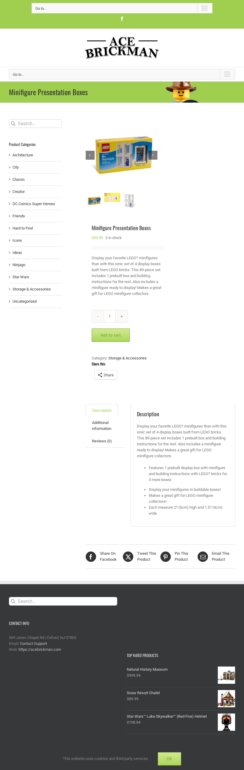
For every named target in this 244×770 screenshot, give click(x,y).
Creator (18, 191)
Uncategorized (24, 301)
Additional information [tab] (101, 425)
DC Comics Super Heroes (33, 204)
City (15, 167)
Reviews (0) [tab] (102, 441)
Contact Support (33, 643)
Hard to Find (22, 228)
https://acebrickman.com (39, 649)
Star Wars (20, 277)
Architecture (22, 155)
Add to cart (111, 335)
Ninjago (18, 265)
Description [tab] (102, 410)
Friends (18, 216)
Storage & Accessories (127, 358)
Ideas (17, 252)
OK (169, 758)
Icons (17, 240)
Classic (18, 179)
